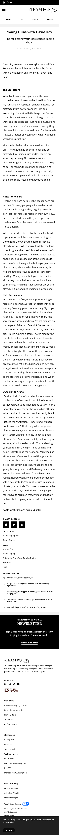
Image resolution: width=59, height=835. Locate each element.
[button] (6, 524)
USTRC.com (9, 758)
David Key (8, 64)
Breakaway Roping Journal (15, 705)
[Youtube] (11, 2)
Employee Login (11, 797)
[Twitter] (14, 684)
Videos (50, 20)
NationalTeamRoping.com (15, 763)
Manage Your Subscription (15, 772)
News (8, 20)
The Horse (8, 719)
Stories (35, 20)
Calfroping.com (10, 724)
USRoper (8, 744)
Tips (21, 20)
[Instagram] (7, 2)
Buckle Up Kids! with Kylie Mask (25, 509)
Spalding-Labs (10, 749)
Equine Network (11, 788)
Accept (9, 830)
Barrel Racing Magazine (14, 710)
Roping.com (9, 739)
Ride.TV (7, 768)
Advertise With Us (11, 793)
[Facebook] (4, 2)
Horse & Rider (10, 715)
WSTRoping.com (11, 754)
